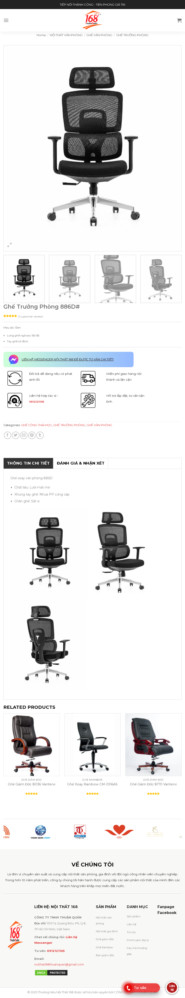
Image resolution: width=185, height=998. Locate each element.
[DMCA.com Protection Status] (51, 972)
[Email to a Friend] (24, 435)
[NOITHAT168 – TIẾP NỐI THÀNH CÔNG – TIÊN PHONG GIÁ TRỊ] (92, 20)
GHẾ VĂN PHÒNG (99, 35)
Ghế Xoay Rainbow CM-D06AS (92, 784)
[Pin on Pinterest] (32, 435)
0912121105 (36, 401)
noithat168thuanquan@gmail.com (59, 964)
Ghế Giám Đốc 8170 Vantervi (153, 784)
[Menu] (6, 20)
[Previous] (13, 148)
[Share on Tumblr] (40, 435)
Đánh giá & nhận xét (80, 463)
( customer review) (30, 316)
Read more (42, 802)
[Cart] (179, 20)
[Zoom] (9, 245)
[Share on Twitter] (15, 435)
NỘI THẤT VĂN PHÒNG (66, 35)
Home (41, 35)
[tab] (28, 463)
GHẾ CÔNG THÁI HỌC (36, 425)
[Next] (172, 148)
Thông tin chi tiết (28, 463)
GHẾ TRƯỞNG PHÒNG (132, 35)
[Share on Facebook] (7, 435)
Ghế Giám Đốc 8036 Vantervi (31, 784)
